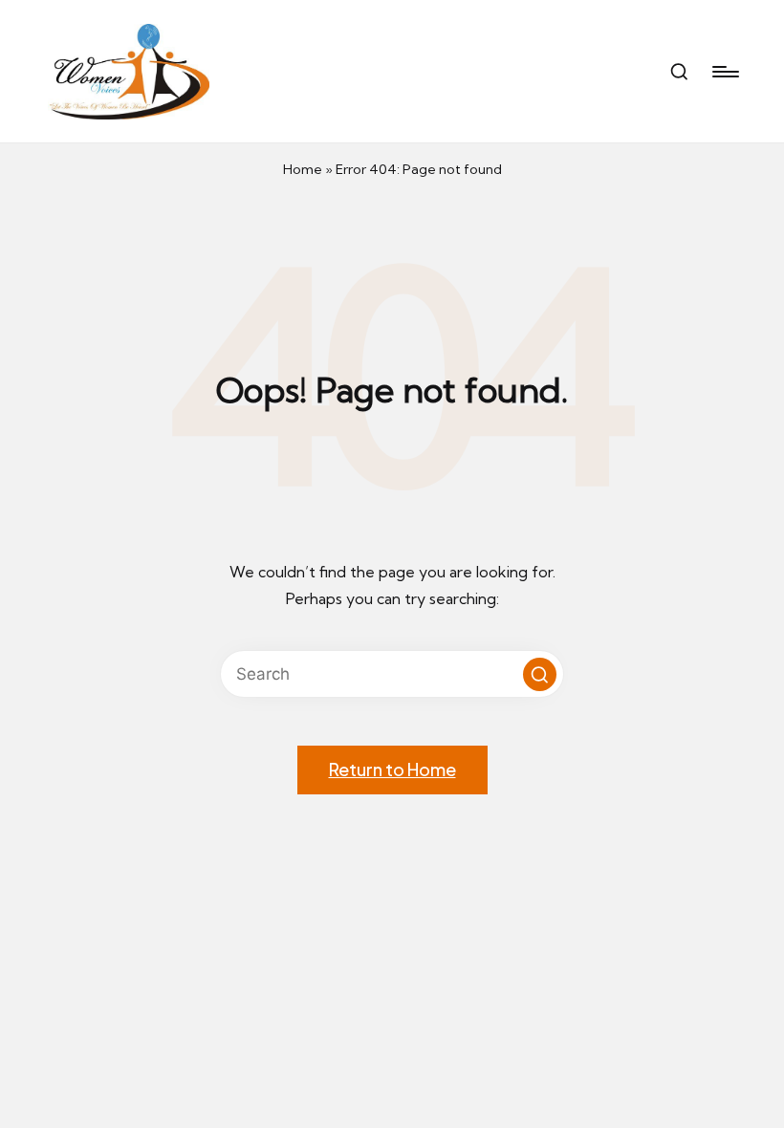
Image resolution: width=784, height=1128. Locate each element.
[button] (539, 674)
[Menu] (724, 71)
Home (302, 169)
